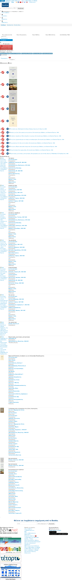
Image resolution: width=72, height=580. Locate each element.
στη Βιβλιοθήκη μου (13, 0)
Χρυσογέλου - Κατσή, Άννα (13, 25)
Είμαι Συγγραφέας (21, 34)
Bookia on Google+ (57, 530)
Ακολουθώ (7, 44)
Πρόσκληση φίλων (54, 529)
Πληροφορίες (4, 38)
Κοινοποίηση (4, 55)
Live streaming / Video (65, 34)
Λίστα (10, 63)
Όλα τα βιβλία (28, 529)
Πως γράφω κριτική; (7, 34)
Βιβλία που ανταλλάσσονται (32, 546)
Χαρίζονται (27, 544)
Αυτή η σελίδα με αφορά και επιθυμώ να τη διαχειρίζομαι (6, 47)
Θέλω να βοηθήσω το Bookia (31, 550)
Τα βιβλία (3, 40)
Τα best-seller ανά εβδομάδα (32, 537)
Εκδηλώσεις (27, 534)
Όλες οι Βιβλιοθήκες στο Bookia (29, 0)
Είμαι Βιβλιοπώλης (50, 34)
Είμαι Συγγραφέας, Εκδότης (32, 540)
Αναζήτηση (20, 8)
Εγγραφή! (51, 523)
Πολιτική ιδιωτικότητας (30, 551)
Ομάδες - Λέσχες (29, 538)
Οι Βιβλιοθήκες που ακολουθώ (32, 548)
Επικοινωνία (32, 2)
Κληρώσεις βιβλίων (29, 536)
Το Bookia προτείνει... (30, 530)
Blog (26, 531)
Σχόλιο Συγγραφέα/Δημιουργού (32, 541)
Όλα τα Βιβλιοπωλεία (30, 533)
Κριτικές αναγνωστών (30, 543)
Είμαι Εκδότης (35, 34)
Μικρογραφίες (4, 63)
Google (50, 530)
